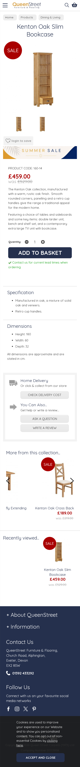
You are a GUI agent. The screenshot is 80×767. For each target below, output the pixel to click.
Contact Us (19, 642)
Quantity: (14, 241)
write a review (44, 428)
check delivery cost (44, 395)
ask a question (44, 419)
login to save (21, 141)
